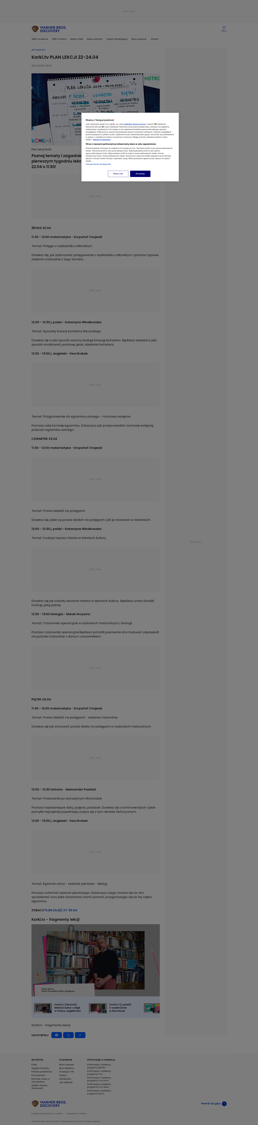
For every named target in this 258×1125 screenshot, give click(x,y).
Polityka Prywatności (102, 140)
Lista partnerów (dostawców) (98, 164)
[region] (130, 147)
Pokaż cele (118, 174)
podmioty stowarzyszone (135, 124)
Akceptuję (140, 174)
